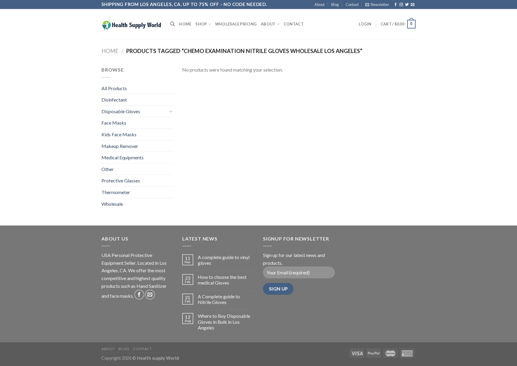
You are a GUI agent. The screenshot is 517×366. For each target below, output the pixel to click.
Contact (352, 4)
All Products (114, 88)
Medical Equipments (122, 157)
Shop (201, 24)
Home (185, 24)
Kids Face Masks (118, 134)
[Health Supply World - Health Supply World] (131, 24)
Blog (335, 4)
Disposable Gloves (120, 111)
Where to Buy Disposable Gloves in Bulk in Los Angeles (224, 321)
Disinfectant (114, 99)
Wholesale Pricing (236, 24)
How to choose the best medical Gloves (222, 279)
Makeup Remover (119, 146)
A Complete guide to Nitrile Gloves (219, 299)
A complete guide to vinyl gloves (224, 260)
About (319, 4)
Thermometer (115, 192)
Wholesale (112, 204)
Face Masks (113, 122)
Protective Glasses (120, 180)
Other (107, 169)
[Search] (172, 24)
